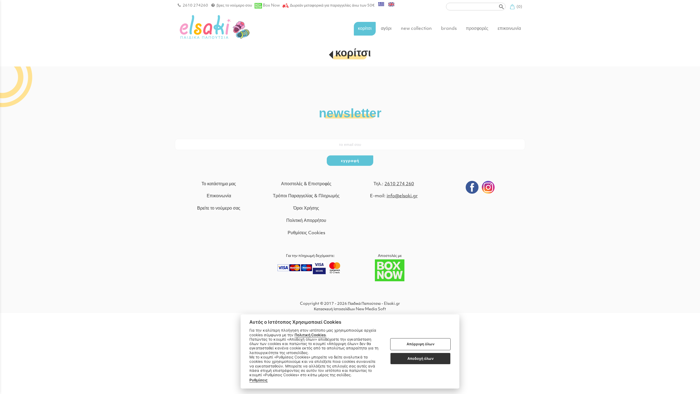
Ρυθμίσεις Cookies (306, 233)
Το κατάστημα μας (219, 184)
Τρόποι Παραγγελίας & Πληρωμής (306, 196)
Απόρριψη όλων (420, 344)
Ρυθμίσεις (258, 380)
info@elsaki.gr (402, 196)
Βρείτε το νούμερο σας (218, 208)
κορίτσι (353, 53)
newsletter (350, 112)
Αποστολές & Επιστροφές (306, 184)
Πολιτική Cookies (310, 335)
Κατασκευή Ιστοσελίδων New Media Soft (350, 309)
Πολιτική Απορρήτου (306, 221)
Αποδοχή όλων (420, 358)
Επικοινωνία (219, 196)
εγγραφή (350, 160)
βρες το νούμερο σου (234, 6)
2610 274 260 (399, 184)
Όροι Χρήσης (306, 208)
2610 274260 (195, 6)
